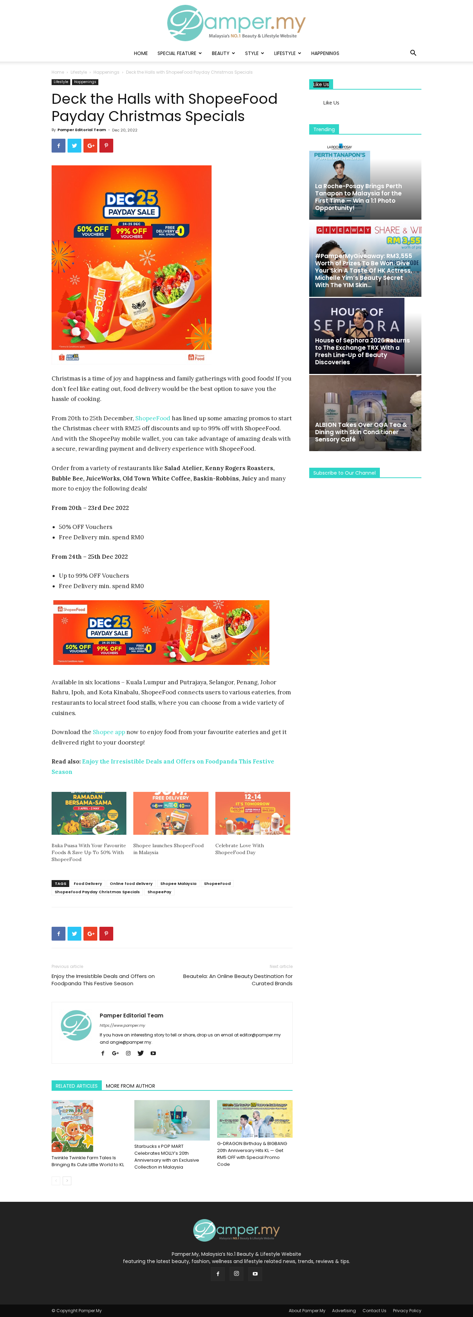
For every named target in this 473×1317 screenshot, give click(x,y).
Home (141, 53)
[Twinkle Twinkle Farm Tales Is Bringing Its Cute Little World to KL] (89, 1126)
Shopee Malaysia (178, 883)
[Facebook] (105, 1054)
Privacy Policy (407, 1311)
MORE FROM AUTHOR (130, 1085)
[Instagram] (130, 1054)
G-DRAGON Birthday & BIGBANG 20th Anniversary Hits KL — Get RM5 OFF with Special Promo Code (252, 1154)
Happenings (325, 53)
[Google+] (118, 1054)
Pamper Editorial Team (81, 129)
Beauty (221, 53)
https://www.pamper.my (122, 1025)
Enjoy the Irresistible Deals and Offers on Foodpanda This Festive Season (103, 979)
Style (252, 53)
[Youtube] (155, 1054)
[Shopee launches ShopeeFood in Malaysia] (170, 813)
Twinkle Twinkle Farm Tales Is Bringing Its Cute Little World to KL (88, 1161)
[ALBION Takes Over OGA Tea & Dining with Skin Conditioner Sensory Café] (365, 413)
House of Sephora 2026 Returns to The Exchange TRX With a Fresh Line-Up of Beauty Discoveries (362, 351)
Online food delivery (131, 883)
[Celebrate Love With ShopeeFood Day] (252, 813)
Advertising (344, 1311)
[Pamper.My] (236, 23)
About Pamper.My (307, 1311)
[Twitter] (143, 1054)
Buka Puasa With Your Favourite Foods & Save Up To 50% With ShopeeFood (89, 852)
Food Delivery (88, 883)
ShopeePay (159, 892)
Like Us (321, 85)
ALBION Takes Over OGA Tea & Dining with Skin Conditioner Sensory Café (361, 432)
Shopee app (109, 732)
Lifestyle (285, 53)
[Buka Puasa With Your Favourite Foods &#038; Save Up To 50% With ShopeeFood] (89, 813)
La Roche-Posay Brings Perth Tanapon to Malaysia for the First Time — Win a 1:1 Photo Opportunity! (358, 197)
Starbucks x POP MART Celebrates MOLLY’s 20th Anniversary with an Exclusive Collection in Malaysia (166, 1156)
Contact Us (374, 1311)
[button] (413, 54)
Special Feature (177, 53)
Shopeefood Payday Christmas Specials (97, 892)
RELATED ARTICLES (77, 1085)
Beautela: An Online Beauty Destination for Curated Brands (238, 979)
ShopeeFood (152, 418)
